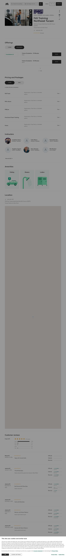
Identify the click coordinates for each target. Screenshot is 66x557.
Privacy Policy (54, 554)
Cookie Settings (16, 554)
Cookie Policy (61, 554)
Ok (5, 554)
